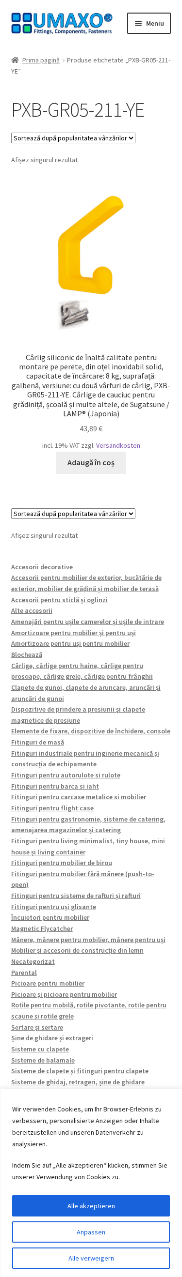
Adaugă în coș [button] (91, 462)
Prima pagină (41, 60)
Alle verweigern (91, 1258)
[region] (91, 1183)
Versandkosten (118, 445)
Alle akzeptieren (91, 1205)
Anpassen (91, 1232)
